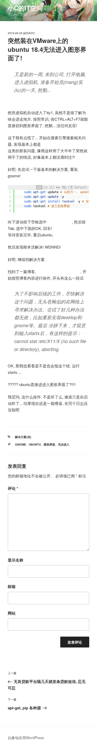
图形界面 (49, 444)
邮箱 (12, 586)
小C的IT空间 (25, 7)
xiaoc (30, 33)
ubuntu (35, 444)
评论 (13, 488)
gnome (20, 444)
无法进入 (63, 444)
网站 (12, 613)
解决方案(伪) (23, 437)
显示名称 (15, 560)
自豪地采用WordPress (26, 737)
